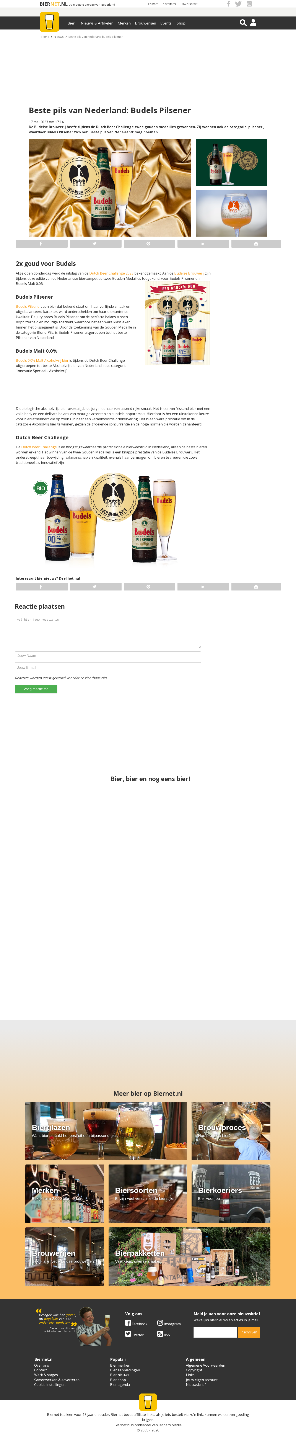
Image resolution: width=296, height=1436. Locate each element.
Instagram (172, 1324)
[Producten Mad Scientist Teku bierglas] (148, 892)
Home (45, 37)
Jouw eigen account (202, 1379)
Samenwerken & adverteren (57, 1379)
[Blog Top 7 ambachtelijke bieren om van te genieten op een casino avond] (43, 969)
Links (190, 1374)
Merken (124, 23)
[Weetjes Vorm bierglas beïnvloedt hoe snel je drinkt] (241, 815)
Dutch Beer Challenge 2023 (111, 273)
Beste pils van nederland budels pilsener (95, 37)
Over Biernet (189, 4)
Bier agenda (120, 1384)
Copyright (194, 1370)
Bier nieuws (119, 1374)
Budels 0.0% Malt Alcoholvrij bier (42, 360)
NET (55, 4)
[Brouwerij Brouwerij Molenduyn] (113, 969)
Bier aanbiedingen (125, 1370)
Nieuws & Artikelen (97, 23)
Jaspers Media (170, 1425)
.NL (64, 4)
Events (165, 23)
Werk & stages (46, 1374)
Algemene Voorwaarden (205, 1365)
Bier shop (118, 1379)
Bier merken (120, 1365)
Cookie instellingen (49, 1384)
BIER (45, 4)
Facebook (139, 1324)
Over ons (41, 1365)
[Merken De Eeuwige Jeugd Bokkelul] (241, 892)
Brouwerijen (145, 23)
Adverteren (170, 4)
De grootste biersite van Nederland (92, 5)
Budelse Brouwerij (189, 273)
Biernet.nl (122, 1425)
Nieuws (59, 37)
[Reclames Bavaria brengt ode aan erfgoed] (148, 815)
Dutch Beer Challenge (39, 447)
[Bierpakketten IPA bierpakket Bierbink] (252, 969)
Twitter (137, 1335)
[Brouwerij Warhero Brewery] (182, 969)
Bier (71, 23)
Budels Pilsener (28, 306)
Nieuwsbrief (196, 1384)
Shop (181, 23)
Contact (153, 4)
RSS (166, 1335)
